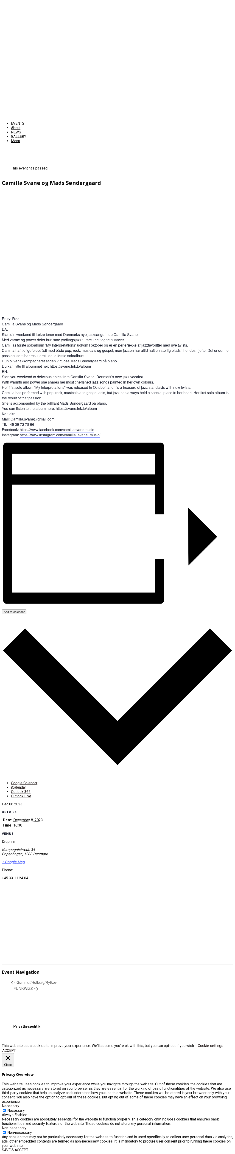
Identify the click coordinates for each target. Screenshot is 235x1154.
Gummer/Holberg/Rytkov (35, 982)
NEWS (16, 132)
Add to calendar (14, 612)
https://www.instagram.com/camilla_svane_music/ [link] (60, 434)
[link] (57, 429)
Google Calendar (24, 783)
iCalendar (18, 787)
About (15, 128)
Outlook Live (21, 796)
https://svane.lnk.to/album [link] (70, 366)
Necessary (16, 1110)
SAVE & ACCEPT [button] (15, 1150)
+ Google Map (13, 862)
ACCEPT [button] (9, 1050)
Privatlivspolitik (26, 1026)
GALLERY (18, 136)
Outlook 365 (21, 792)
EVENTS (17, 123)
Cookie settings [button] (210, 1046)
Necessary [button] (10, 1106)
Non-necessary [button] (14, 1128)
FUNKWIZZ (25, 988)
